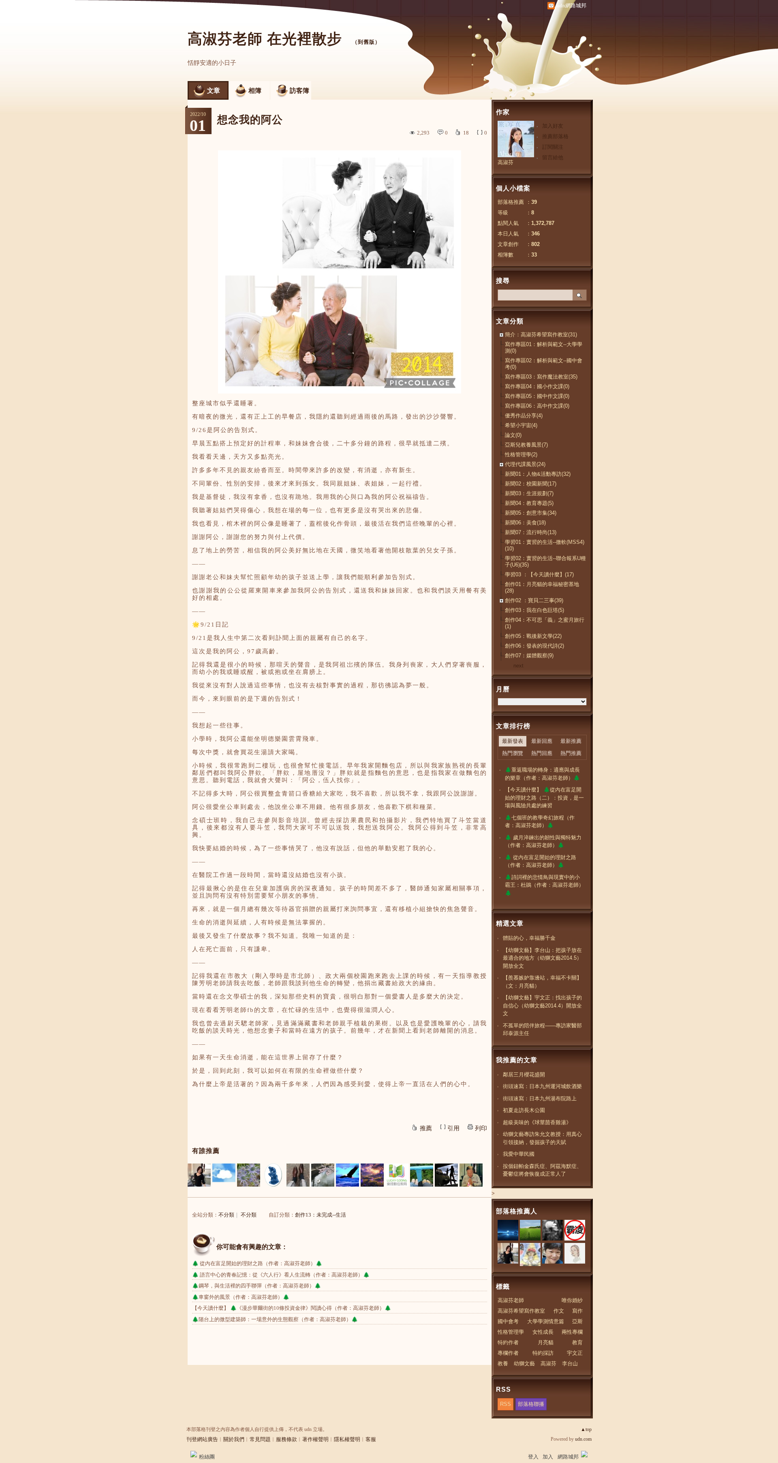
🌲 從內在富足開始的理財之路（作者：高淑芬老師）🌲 (257, 1263)
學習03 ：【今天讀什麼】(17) (539, 574)
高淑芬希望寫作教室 (521, 1311)
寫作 (577, 1311)
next (518, 666)
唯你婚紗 (572, 1300)
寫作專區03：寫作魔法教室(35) (541, 377)
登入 (533, 1457)
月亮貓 (546, 1342)
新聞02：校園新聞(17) (530, 484)
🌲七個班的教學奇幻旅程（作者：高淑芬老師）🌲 (540, 822)
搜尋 (580, 295)
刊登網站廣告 (202, 1439)
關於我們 (233, 1439)
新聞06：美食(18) (525, 523)
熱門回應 (541, 753)
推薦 (426, 1128)
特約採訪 (543, 1353)
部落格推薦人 (516, 1211)
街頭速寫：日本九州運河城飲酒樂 (542, 1086)
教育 (577, 1342)
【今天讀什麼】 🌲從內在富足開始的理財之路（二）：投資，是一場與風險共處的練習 (544, 797)
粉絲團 (207, 1457)
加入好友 (552, 126)
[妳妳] (446, 1175)
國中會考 (508, 1321)
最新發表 (512, 741)
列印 (481, 1128)
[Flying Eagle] (347, 1175)
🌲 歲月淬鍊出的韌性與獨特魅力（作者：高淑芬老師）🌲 (543, 841)
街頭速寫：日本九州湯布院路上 (540, 1098)
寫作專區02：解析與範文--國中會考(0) (543, 363)
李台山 (570, 1363)
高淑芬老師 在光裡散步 (267, 38)
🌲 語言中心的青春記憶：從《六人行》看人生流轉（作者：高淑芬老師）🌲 (281, 1275)
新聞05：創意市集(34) (530, 513)
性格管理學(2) (521, 454)
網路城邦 (568, 1457)
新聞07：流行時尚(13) (530, 532)
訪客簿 (299, 90)
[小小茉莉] (199, 1175)
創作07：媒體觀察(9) (529, 655)
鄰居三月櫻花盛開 (524, 1075)
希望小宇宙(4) (521, 425)
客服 (370, 1439)
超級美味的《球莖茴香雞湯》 (537, 1122)
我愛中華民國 (518, 1154)
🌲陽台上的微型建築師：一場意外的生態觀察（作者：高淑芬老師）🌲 (275, 1319)
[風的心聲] (223, 1175)
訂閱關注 (552, 147)
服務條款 (286, 1439)
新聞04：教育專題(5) (529, 503)
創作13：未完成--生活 (320, 1215)
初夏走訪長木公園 (524, 1110)
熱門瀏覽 (512, 753)
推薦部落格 (555, 136)
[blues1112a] (372, 1175)
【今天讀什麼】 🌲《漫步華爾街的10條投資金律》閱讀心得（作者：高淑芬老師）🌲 (291, 1308)
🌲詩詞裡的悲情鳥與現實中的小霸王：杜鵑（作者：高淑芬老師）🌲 (544, 885)
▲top (586, 1429)
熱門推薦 (570, 753)
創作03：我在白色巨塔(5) (534, 610)
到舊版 (366, 42)
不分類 (226, 1215)
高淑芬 (505, 162)
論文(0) (513, 435)
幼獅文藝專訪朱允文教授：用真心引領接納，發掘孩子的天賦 (542, 1138)
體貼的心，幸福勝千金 (529, 938)
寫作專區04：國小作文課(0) (537, 386)
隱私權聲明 (347, 1439)
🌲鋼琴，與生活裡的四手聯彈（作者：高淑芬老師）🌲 (256, 1286)
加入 (548, 1457)
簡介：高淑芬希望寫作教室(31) (541, 335)
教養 (503, 1363)
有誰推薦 (206, 1150)
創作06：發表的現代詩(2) (534, 646)
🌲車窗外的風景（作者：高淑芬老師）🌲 (240, 1297)
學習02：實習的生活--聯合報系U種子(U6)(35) (545, 561)
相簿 (254, 90)
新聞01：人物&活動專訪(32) (538, 474)
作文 (559, 1311)
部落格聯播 (531, 1404)
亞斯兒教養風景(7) (526, 445)
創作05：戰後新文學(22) (533, 636)
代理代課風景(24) (525, 464)
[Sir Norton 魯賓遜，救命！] (298, 1175)
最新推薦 (570, 741)
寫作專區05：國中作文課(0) (537, 396)
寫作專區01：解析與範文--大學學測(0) (543, 347)
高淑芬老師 (511, 1300)
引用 (453, 1128)
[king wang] (471, 1175)
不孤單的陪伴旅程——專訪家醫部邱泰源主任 (542, 1029)
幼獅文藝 (524, 1363)
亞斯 (577, 1321)
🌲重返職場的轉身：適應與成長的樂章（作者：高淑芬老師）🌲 (542, 774)
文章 (213, 90)
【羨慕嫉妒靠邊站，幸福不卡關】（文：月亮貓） (542, 982)
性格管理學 (511, 1332)
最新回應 (541, 741)
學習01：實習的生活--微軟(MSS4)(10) (544, 545)
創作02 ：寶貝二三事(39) (534, 600)
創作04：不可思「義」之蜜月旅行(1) (544, 623)
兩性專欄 (572, 1332)
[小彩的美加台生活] (248, 1175)
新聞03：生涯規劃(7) (529, 493)
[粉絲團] (193, 1454)
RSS (505, 1404)
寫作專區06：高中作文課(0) (537, 406)
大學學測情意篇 (545, 1321)
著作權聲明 (315, 1439)
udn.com (583, 1439)
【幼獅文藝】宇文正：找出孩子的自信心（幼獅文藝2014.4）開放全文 (542, 1005)
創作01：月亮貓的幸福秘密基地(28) (542, 587)
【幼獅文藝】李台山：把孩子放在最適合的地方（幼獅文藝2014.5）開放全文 (542, 958)
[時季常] (273, 1175)
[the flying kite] (421, 1175)
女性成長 (543, 1332)
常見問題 (260, 1439)
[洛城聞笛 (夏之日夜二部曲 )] (322, 1175)
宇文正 (575, 1353)
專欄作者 (508, 1353)
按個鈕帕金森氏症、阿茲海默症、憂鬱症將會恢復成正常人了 (542, 1170)
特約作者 (508, 1342)
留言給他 (552, 157)
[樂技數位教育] (396, 1175)
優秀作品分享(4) (524, 416)
